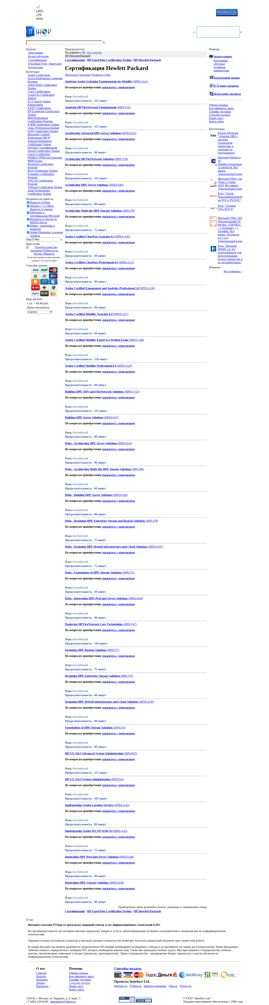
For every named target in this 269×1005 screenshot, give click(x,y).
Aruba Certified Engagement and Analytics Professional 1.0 (102, 288)
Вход (240, 42)
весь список (94, 52)
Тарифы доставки (220, 111)
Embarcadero (35, 104)
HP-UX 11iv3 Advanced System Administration (94, 753)
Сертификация (37, 60)
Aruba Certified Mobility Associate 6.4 (89, 314)
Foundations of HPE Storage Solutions (89, 727)
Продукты (71, 74)
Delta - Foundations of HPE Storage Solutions (93, 572)
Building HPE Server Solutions (84, 417)
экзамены (219, 67)
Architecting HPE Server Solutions (86, 184)
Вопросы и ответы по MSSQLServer (43, 221)
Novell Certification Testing (44, 151)
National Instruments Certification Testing (40, 142)
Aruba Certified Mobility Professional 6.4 (90, 365)
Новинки (42, 979)
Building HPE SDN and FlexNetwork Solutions (94, 391)
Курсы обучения (38, 56)
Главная (41, 973)
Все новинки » (233, 271)
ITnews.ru (185, 986)
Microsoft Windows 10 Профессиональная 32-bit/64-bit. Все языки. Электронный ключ (230, 166)
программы (221, 60)
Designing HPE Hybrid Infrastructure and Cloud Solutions (101, 701)
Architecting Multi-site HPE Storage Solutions (93, 210)
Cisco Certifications (39, 91)
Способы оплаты (219, 114)
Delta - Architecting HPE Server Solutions (91, 443)
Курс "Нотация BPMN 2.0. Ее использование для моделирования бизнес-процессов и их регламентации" (230, 254)
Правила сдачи (101, 74)
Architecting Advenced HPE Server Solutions (93, 133)
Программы (35, 52)
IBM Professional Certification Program (40, 119)
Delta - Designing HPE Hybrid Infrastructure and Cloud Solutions (106, 546)
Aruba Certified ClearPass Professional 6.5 (91, 262)
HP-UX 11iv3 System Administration (87, 779)
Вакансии (42, 986)
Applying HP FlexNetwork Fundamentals (91, 107)
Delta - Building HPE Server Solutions (88, 495)
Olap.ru (173, 986)
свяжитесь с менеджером (118, 87)
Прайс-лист (216, 118)
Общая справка (218, 104)
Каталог (41, 976)
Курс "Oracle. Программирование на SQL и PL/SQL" (230, 197)
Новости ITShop (40, 202)
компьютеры (221, 70)
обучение (219, 63)
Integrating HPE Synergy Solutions (87, 882)
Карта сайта (216, 121)
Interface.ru (120, 986)
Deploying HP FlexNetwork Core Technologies (94, 624)
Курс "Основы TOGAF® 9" (227, 207)
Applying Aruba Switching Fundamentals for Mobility (98, 81)
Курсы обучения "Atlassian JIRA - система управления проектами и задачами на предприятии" (228, 142)
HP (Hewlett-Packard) (78, 55)
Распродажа (35, 67)
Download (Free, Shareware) (45, 63)
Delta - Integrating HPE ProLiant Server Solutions (96, 598)
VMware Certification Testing (45, 187)
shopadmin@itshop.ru (181, 12)
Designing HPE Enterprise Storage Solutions (92, 675)
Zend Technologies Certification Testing (39, 192)
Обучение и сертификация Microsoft (44, 214)
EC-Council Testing (39, 101)
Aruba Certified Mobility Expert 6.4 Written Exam (96, 339)
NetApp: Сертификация (42, 147)
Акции (40, 982)
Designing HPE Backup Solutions (86, 650)
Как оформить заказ (221, 108)
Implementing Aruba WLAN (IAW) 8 (88, 831)
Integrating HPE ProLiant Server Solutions (92, 856)
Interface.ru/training (155, 986)
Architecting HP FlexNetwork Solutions (89, 159)
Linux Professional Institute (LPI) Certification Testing (43, 129)
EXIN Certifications (39, 108)
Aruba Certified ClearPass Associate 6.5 (90, 236)
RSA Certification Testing (42, 170)
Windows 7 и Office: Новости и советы (42, 207)
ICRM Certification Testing (43, 124)
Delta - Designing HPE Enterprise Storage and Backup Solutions (105, 520)
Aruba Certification (39, 75)
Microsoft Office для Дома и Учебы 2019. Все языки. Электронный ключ (230, 183)
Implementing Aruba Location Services (89, 805)
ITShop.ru (135, 986)
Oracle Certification (39, 154)
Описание (85, 74)
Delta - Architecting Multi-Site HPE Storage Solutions (98, 469)
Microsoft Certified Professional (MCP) (39, 136)
